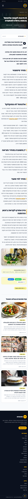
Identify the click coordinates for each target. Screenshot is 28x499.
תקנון (25, 483)
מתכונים (25, 451)
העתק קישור (20, 282)
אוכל (26, 436)
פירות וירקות (24, 453)
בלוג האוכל (22, 12)
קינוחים (25, 457)
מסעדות (25, 449)
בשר (26, 440)
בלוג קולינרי (24, 471)
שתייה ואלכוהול (23, 460)
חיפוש (3, 1)
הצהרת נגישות (23, 488)
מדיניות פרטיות (23, 485)
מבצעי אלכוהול (20, 198)
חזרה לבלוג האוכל (19, 288)
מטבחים (25, 446)
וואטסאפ (17, 279)
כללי (26, 444)
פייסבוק (10, 279)
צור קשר (19, 1)
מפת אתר (25, 476)
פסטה (25, 455)
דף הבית (25, 469)
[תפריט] (3, 5)
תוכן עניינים (13, 36)
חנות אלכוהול (13, 119)
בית (26, 12)
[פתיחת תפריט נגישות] (25, 496)
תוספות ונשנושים (23, 462)
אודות (25, 1)
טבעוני (25, 442)
